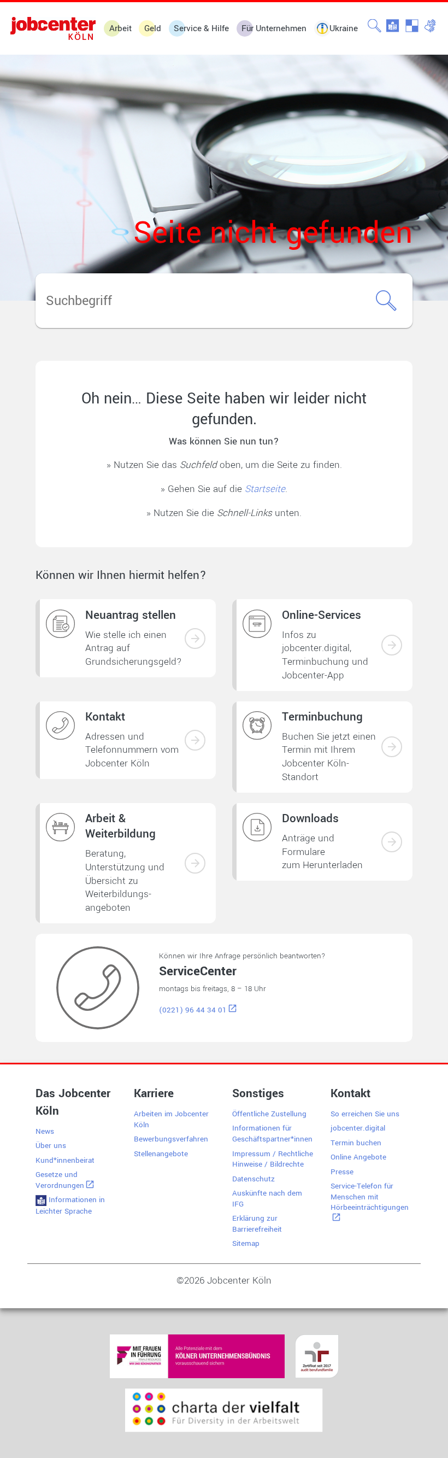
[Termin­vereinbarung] (391, 746)
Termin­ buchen (356, 1143)
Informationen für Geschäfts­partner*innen (272, 1133)
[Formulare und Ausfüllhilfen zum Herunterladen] (391, 842)
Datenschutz (253, 1179)
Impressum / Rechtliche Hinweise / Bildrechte (272, 1159)
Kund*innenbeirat (65, 1160)
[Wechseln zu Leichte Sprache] (393, 26)
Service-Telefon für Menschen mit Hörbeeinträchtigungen (370, 1197)
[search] (374, 26)
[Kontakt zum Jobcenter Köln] (195, 740)
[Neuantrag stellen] (195, 638)
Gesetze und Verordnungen (60, 1180)
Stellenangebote (161, 1154)
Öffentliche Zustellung (269, 1114)
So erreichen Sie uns (365, 1114)
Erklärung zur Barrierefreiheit (257, 1223)
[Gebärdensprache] (431, 26)
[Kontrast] (412, 26)
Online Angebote (358, 1157)
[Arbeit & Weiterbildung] (195, 863)
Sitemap (246, 1243)
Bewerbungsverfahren (171, 1139)
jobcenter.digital (358, 1128)
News (45, 1131)
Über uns (51, 1145)
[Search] (386, 301)
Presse (342, 1172)
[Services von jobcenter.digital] (391, 645)
